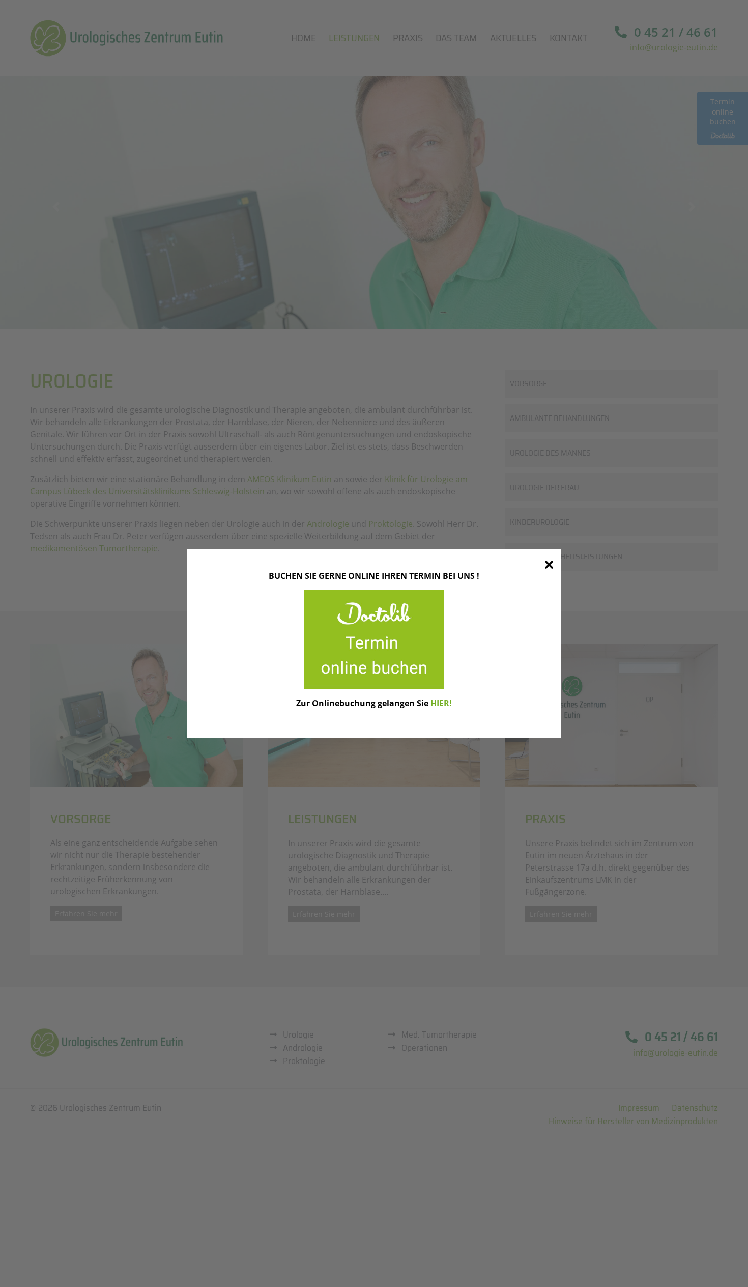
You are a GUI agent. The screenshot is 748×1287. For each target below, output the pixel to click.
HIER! (441, 703)
